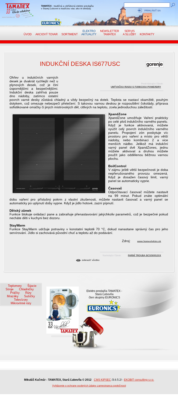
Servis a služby (129, 32)
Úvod (28, 34)
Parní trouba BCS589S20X (144, 255)
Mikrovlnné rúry (21, 303)
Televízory (21, 299)
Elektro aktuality (88, 32)
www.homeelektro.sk (149, 241)
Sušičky (29, 296)
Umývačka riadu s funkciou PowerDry (136, 87)
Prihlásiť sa (152, 10)
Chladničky (26, 289)
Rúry (28, 292)
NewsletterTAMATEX (109, 32)
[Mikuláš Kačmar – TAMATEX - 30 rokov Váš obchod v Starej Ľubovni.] (17, 18)
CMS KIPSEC (102, 379)
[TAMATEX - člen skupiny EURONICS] (51, 21)
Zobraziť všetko (90, 260)
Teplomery (15, 286)
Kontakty (147, 34)
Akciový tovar (46, 34)
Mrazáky (13, 296)
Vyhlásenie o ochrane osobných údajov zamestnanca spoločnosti (89, 385)
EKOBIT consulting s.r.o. (139, 379)
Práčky (15, 292)
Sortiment (69, 34)
